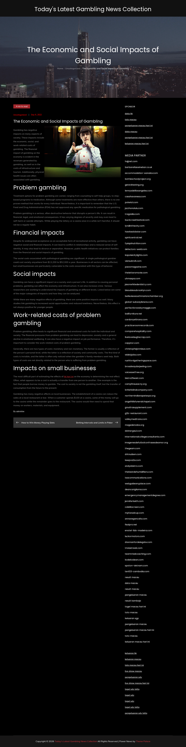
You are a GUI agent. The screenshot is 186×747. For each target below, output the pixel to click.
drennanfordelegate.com (138, 542)
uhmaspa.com (132, 278)
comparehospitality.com (138, 331)
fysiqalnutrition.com (135, 243)
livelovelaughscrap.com (137, 337)
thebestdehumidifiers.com (139, 471)
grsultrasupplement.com (138, 407)
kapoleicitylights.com (136, 255)
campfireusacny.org (136, 384)
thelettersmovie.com (136, 272)
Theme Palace (143, 741)
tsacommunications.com (138, 477)
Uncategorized (20, 115)
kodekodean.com (134, 559)
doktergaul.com (133, 430)
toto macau (130, 119)
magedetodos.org (134, 425)
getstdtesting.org (134, 184)
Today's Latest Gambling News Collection (93, 9)
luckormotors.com (135, 536)
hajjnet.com (131, 161)
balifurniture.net (133, 313)
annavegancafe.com (136, 518)
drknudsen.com (133, 454)
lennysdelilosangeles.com (138, 190)
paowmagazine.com (136, 266)
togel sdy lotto (132, 707)
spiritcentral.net (133, 237)
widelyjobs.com (133, 354)
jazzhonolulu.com (134, 208)
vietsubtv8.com (133, 261)
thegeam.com (132, 448)
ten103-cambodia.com (137, 571)
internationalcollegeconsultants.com (144, 436)
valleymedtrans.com (136, 419)
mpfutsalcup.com (134, 512)
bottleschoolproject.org (138, 179)
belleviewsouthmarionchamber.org (144, 296)
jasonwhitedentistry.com (138, 284)
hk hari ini (69, 376)
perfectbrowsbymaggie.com (140, 307)
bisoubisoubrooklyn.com (138, 290)
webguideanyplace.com (138, 483)
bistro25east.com (134, 378)
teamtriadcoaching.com (138, 553)
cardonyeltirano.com (136, 319)
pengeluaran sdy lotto (136, 713)
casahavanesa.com (135, 196)
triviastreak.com (133, 548)
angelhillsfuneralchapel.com (140, 401)
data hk (129, 113)
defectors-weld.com (136, 249)
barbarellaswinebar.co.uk (138, 167)
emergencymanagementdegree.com (145, 495)
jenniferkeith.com (134, 501)
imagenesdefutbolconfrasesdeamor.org (146, 442)
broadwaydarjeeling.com (138, 366)
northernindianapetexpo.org (140, 395)
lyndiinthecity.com (134, 225)
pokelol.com (131, 202)
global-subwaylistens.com (139, 302)
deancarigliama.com (136, 489)
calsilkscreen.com (134, 507)
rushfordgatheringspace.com (140, 360)
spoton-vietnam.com (136, 565)
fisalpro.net (131, 524)
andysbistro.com (134, 466)
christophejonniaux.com (137, 348)
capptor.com (132, 343)
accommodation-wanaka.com (141, 173)
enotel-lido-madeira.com (138, 530)
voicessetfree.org (134, 372)
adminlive (20, 411)
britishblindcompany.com (138, 389)
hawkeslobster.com (135, 231)
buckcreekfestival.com (137, 220)
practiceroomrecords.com (139, 325)
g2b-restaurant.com (136, 413)
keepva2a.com (133, 460)
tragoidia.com (132, 214)
